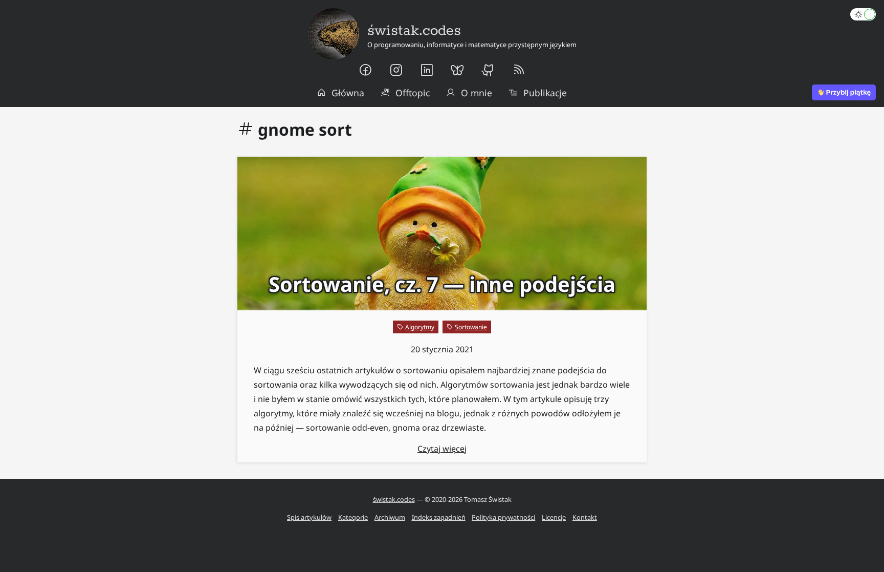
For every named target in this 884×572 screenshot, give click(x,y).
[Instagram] (396, 70)
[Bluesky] (457, 70)
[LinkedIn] (426, 70)
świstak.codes (394, 499)
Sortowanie (471, 327)
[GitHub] (488, 70)
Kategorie (353, 517)
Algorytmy (419, 327)
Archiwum (389, 517)
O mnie (476, 93)
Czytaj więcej (442, 448)
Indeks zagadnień (439, 517)
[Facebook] (365, 70)
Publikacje (545, 93)
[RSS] (519, 70)
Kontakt (584, 517)
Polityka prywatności (503, 517)
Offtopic (412, 93)
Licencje (554, 517)
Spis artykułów (309, 517)
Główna (348, 93)
